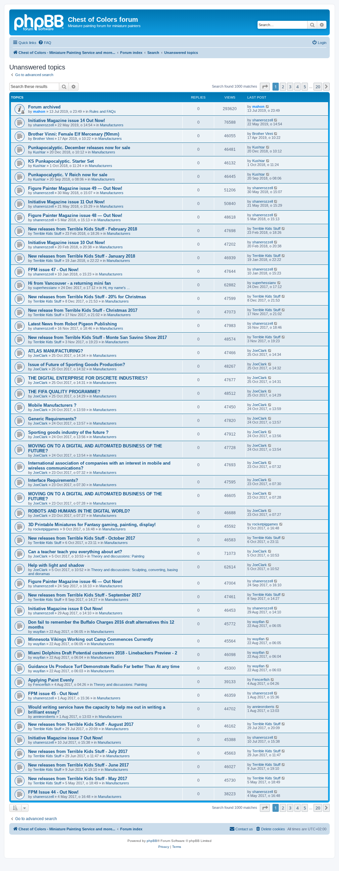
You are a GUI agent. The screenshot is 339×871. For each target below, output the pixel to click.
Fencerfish (41, 684)
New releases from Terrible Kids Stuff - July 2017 (77, 751)
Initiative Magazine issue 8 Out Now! (65, 608)
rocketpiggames (46, 529)
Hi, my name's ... (116, 288)
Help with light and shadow (56, 565)
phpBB (152, 841)
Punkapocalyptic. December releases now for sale (79, 147)
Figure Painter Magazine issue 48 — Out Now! (75, 215)
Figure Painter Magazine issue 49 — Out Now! (75, 188)
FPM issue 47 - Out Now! (53, 269)
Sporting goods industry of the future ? (68, 432)
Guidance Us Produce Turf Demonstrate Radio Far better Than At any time (103, 666)
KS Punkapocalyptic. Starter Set (61, 161)
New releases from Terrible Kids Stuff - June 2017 (78, 765)
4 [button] (297, 87)
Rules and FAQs (102, 111)
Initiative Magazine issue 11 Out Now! (66, 201)
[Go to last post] (268, 106)
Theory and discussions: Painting (117, 556)
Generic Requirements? (52, 418)
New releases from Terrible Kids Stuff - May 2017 (77, 778)
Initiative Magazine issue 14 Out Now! (66, 120)
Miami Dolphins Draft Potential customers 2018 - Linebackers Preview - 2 (102, 652)
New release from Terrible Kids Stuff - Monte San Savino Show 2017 (97, 337)
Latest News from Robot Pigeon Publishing (72, 323)
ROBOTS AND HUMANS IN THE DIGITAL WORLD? (79, 511)
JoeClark (40, 355)
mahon (39, 111)
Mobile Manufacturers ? (52, 405)
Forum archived (44, 106)
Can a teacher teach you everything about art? (75, 551)
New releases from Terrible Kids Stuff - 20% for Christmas (87, 296)
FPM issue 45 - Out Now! (53, 693)
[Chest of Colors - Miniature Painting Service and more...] (39, 21)
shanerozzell (43, 125)
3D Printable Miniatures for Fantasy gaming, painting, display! (92, 524)
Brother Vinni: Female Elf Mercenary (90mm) (73, 134)
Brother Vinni (43, 139)
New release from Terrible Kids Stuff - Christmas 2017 (82, 310)
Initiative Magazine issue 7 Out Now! (65, 737)
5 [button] (305, 87)
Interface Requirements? (53, 480)
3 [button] (290, 87)
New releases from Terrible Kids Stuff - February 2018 (82, 229)
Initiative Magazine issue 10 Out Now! (66, 242)
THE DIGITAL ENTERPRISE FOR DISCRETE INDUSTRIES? (88, 378)
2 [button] (283, 87)
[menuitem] (44, 43)
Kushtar (39, 152)
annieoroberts (44, 717)
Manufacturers (111, 125)
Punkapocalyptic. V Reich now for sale (67, 174)
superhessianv (45, 288)
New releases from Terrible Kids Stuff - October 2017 (81, 538)
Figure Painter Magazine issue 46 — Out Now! (75, 581)
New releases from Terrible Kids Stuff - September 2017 (84, 595)
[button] (265, 87)
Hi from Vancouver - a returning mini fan (69, 283)
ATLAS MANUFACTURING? (55, 351)
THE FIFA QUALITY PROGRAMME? (64, 391)
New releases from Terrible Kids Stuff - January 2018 (81, 256)
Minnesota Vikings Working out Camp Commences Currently (90, 639)
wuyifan (39, 632)
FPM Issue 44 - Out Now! (53, 792)
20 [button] (317, 87)
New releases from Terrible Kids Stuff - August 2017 (80, 724)
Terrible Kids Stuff (47, 233)
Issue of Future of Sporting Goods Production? (76, 364)
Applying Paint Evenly (51, 680)
